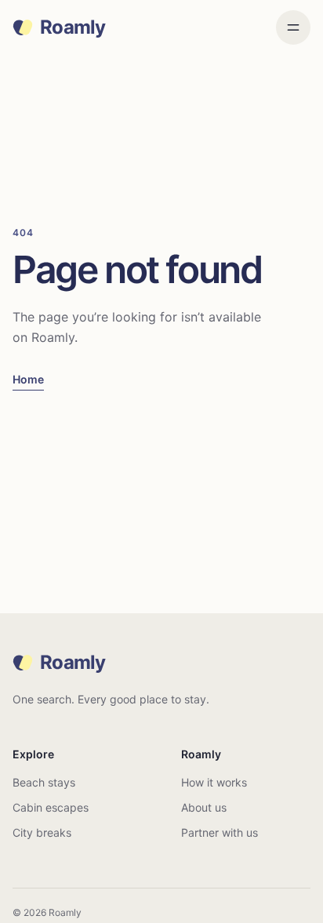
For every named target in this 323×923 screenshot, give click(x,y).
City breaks (42, 832)
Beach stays (44, 782)
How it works (214, 782)
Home (28, 379)
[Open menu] (293, 27)
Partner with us (219, 832)
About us (204, 807)
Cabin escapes (51, 807)
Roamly (73, 27)
